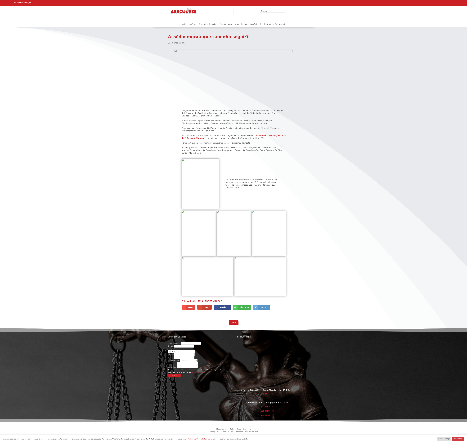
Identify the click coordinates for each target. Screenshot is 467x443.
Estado (171, 357)
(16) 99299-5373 (267, 411)
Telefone (171, 349)
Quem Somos (240, 24)
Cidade (171, 355)
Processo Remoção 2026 (25, 3)
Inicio (183, 24)
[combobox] (171, 351)
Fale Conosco (226, 24)
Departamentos (174, 360)
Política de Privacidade (275, 24)
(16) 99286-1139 (267, 415)
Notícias (192, 24)
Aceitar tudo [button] (458, 439)
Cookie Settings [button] (444, 439)
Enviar (174, 375)
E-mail (171, 346)
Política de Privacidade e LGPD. (202, 373)
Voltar (233, 322)
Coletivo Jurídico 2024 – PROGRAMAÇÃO (202, 301)
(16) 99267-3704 (267, 407)
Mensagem (172, 367)
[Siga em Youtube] (362, 2)
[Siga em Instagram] (357, 2)
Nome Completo (174, 343)
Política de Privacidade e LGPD (200, 439)
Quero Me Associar (208, 24)
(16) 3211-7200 (267, 394)
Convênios (254, 24)
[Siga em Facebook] (352, 2)
